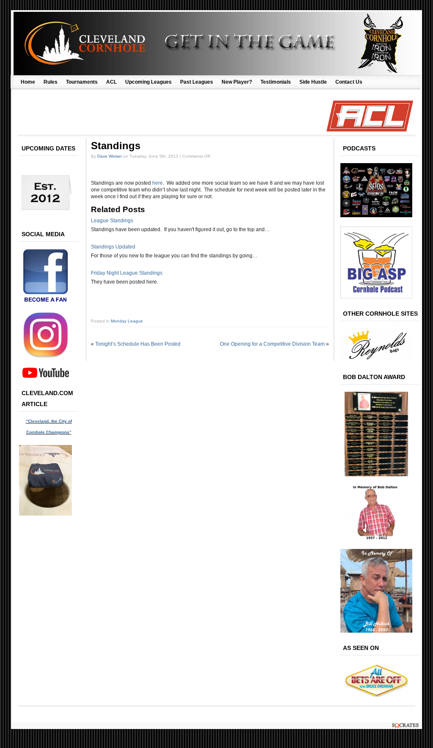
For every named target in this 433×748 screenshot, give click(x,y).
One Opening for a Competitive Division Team (272, 344)
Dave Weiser (109, 156)
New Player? (237, 82)
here (157, 183)
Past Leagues (196, 82)
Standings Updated (113, 247)
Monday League (127, 321)
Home (28, 82)
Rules (51, 82)
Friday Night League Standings (126, 273)
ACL (111, 82)
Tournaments (82, 82)
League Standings (112, 221)
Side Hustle (313, 82)
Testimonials (275, 82)
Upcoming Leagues (148, 82)
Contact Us (348, 82)
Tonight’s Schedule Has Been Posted (138, 344)
